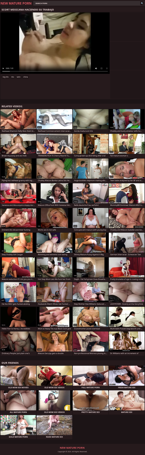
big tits (6, 77)
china (25, 77)
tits (12, 77)
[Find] (142, 3)
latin (19, 77)
